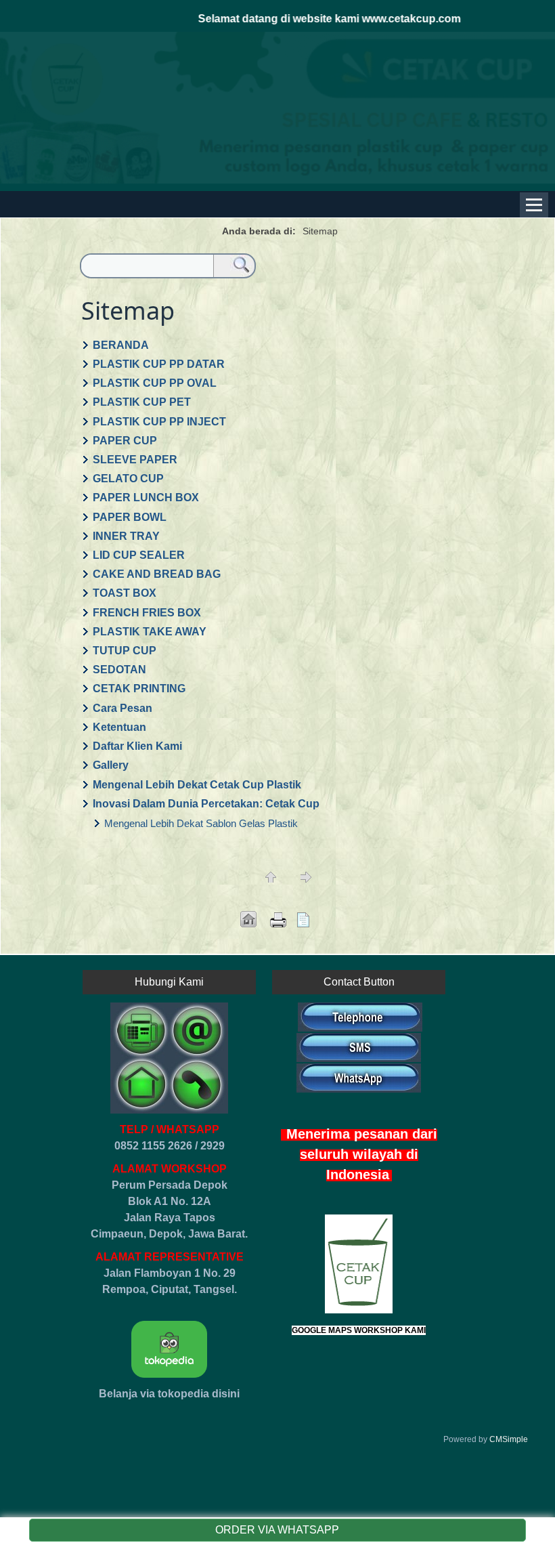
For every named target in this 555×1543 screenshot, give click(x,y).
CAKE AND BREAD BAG (157, 574)
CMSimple (508, 1439)
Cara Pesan (122, 708)
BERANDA (121, 345)
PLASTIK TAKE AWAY (149, 631)
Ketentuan (119, 727)
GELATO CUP (128, 478)
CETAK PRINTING (139, 688)
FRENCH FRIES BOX (147, 612)
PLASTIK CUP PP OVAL (155, 383)
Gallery (111, 765)
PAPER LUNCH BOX (146, 497)
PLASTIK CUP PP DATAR (159, 364)
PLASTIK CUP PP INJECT (159, 421)
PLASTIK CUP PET (142, 402)
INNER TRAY (126, 536)
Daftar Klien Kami (137, 746)
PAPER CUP (125, 440)
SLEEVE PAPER (135, 459)
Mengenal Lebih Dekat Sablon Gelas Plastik (201, 823)
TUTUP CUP (124, 650)
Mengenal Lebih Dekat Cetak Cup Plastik (197, 784)
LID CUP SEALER (139, 555)
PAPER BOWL (129, 517)
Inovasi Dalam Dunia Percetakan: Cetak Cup (206, 803)
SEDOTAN (119, 669)
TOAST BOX (124, 593)
